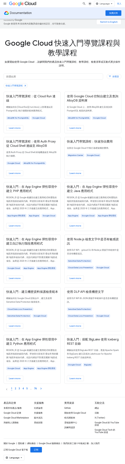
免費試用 (113, 13)
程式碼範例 (69, 417)
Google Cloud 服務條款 (49, 443)
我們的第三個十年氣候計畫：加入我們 (81, 443)
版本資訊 (38, 417)
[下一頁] (41, 388)
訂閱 (36, 449)
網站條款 (31, 443)
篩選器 (114, 76)
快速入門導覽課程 (14, 85)
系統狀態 (38, 422)
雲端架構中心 (70, 422)
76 (35, 388)
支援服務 (38, 413)
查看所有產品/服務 (13, 408)
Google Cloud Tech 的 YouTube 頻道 (105, 431)
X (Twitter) (100, 417)
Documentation (21, 13)
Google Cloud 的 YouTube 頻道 (107, 423)
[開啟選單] (5, 3)
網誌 (97, 408)
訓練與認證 (69, 427)
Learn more (15, 128)
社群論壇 (38, 408)
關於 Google (9, 443)
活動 (97, 413)
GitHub (67, 408)
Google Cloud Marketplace (16, 417)
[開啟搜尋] (84, 3)
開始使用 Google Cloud (75, 413)
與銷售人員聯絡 (11, 422)
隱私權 (21, 443)
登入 (119, 3)
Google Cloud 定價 (12, 413)
